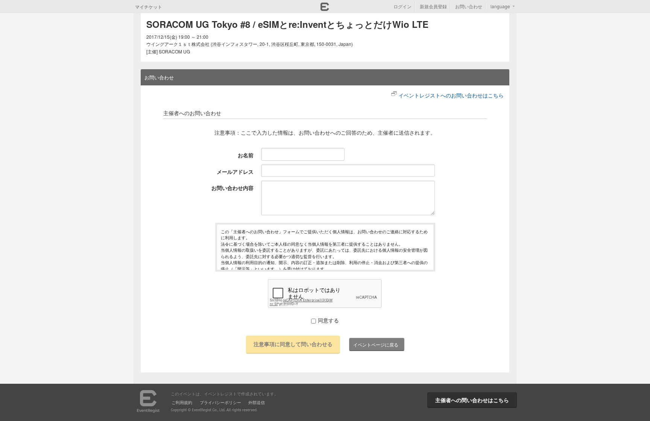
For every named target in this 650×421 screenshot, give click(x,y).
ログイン (402, 6)
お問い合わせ (468, 6)
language (500, 6)
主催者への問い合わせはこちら (472, 400)
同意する (328, 320)
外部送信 (256, 402)
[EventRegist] (324, 9)
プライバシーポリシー (220, 402)
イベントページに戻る (375, 344)
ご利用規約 (182, 402)
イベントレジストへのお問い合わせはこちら (451, 95)
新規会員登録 (433, 6)
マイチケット (148, 6)
